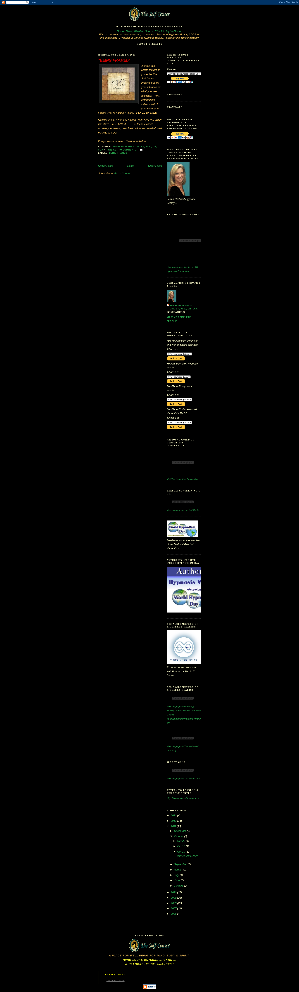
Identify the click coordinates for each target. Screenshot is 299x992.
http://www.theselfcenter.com (183, 798)
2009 (174, 897)
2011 (174, 826)
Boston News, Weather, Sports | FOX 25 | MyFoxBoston (149, 31)
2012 (174, 820)
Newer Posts (105, 165)
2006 (174, 913)
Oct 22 (181, 840)
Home (130, 165)
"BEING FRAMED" (114, 60)
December (180, 830)
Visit (182, 479)
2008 (174, 903)
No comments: (128, 150)
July (177, 875)
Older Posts (155, 165)
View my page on (183, 510)
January (179, 885)
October (179, 836)
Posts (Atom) (122, 173)
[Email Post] (141, 150)
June (177, 880)
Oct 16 (181, 846)
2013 (174, 815)
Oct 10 (181, 851)
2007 (174, 908)
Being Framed (118, 153)
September (180, 864)
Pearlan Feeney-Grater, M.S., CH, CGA (184, 307)
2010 (174, 892)
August (178, 869)
